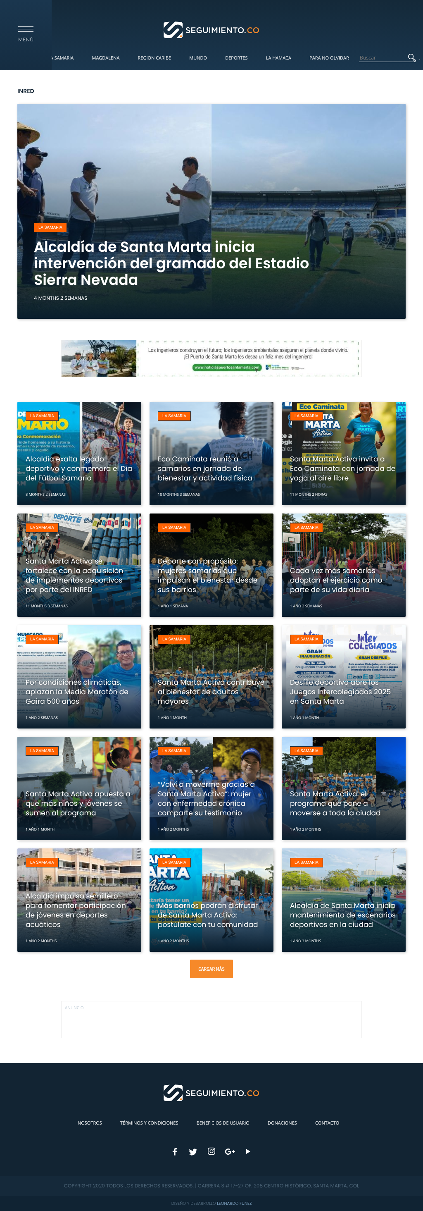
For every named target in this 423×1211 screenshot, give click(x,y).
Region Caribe (154, 58)
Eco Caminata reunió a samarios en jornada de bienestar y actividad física (205, 468)
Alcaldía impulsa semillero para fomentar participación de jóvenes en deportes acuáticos (76, 910)
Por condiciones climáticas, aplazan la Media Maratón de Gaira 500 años (77, 691)
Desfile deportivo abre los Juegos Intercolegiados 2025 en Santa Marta (340, 691)
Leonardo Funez (234, 1203)
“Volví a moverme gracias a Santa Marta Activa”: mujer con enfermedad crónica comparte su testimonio (206, 798)
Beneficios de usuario (223, 1123)
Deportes (236, 58)
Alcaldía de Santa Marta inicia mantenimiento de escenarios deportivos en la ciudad (343, 914)
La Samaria (61, 58)
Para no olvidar (329, 58)
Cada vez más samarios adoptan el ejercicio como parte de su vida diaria (336, 580)
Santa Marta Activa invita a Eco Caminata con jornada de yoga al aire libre (342, 468)
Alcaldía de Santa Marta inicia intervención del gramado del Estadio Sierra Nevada (171, 263)
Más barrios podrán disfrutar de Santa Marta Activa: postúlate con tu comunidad (208, 914)
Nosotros (90, 1123)
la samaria (50, 227)
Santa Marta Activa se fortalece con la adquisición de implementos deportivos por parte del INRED (74, 575)
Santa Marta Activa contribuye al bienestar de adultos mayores (211, 691)
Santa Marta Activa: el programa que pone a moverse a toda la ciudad (335, 803)
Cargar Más (211, 969)
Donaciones (282, 1123)
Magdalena (105, 58)
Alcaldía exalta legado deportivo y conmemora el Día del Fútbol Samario (79, 468)
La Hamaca (278, 58)
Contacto (327, 1123)
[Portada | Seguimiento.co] (212, 29)
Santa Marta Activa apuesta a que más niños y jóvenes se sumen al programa (78, 803)
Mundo (198, 58)
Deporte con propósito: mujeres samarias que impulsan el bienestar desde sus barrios (207, 575)
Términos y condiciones (149, 1123)
